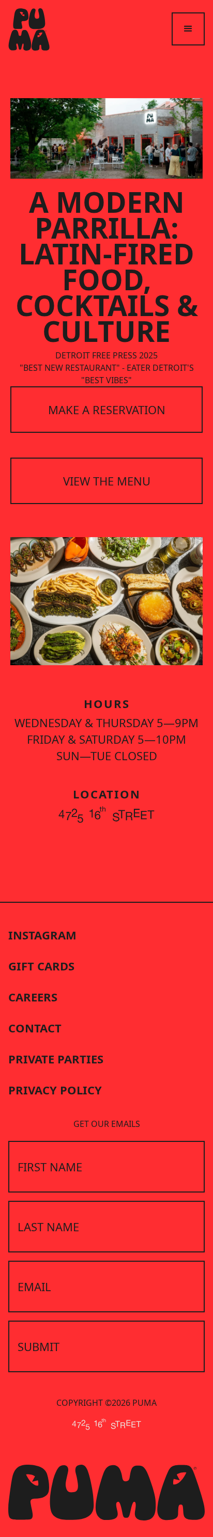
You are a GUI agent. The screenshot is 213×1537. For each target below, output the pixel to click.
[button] (188, 28)
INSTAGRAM (42, 935)
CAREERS (32, 997)
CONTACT (35, 1028)
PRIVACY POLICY (55, 1089)
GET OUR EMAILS (106, 1124)
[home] (29, 29)
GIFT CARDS (41, 966)
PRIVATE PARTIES (55, 1059)
